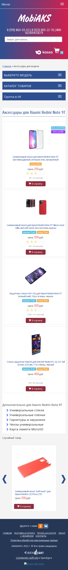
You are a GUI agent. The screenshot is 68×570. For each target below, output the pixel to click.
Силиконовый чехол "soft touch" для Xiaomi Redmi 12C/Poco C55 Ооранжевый (32, 492)
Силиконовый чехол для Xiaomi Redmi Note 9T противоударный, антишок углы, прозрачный (36, 158)
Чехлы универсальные (26, 424)
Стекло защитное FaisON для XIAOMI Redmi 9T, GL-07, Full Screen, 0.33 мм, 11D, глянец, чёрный (36, 363)
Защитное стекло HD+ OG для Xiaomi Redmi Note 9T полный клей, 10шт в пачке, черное (35, 294)
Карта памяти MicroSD (26, 429)
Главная (6, 66)
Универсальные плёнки (27, 415)
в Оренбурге (34, 557)
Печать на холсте (46, 533)
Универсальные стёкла (26, 410)
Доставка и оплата (24, 533)
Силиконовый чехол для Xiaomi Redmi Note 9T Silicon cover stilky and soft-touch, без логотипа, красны (35, 226)
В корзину (36, 183)
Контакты (41, 535)
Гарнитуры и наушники (27, 420)
